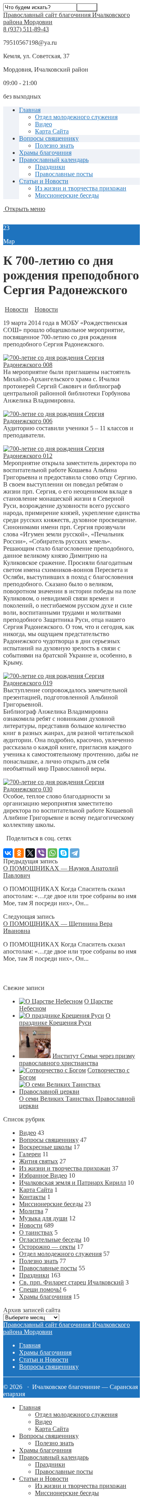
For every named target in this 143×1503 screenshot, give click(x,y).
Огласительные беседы (50, 1239)
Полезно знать (54, 145)
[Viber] (41, 853)
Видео (43, 124)
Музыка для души (43, 1218)
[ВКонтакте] (8, 853)
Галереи (30, 1154)
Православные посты (64, 174)
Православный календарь (54, 159)
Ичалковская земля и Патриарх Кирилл (72, 1182)
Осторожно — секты (47, 1246)
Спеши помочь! (40, 1289)
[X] (30, 853)
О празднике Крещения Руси (64, 1019)
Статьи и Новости (43, 181)
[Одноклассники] (19, 853)
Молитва (31, 1211)
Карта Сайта (52, 131)
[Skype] (63, 853)
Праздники (50, 166)
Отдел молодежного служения (76, 117)
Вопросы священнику (49, 138)
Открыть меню (24, 208)
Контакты (32, 1196)
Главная (30, 109)
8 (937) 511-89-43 (26, 29)
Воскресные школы (45, 1147)
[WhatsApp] (52, 853)
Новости (16, 309)
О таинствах (36, 1232)
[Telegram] (74, 853)
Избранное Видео (43, 1175)
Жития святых (38, 1161)
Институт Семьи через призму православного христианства (77, 1059)
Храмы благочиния (45, 152)
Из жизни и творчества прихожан (80, 188)
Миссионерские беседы (67, 195)
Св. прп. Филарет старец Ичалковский (71, 1282)
